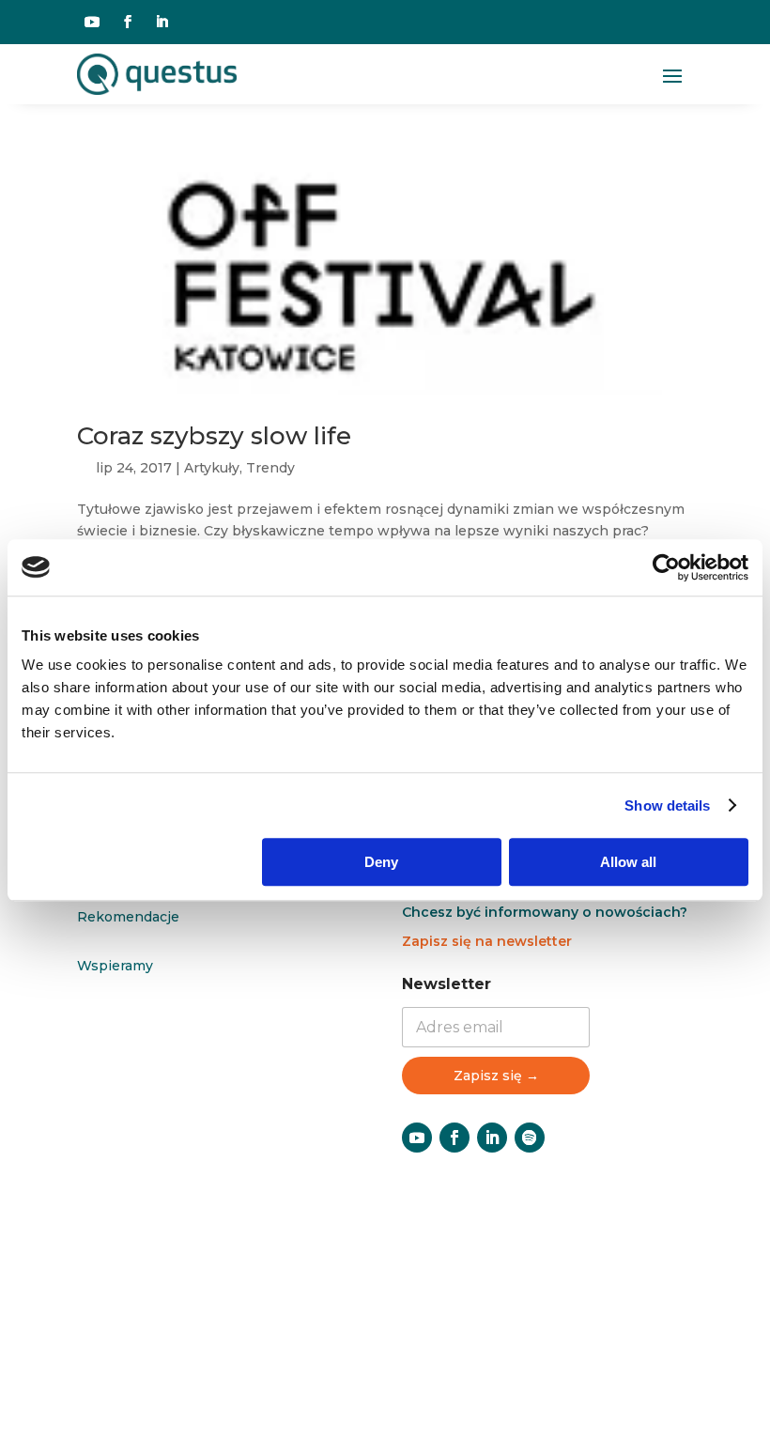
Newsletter (446, 984)
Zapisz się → (496, 1075)
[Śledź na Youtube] (92, 22)
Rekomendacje (128, 916)
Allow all (628, 862)
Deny (381, 862)
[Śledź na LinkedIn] (161, 21)
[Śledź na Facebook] (128, 21)
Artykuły (211, 467)
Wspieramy (115, 965)
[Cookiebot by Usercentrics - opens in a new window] (666, 567)
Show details (667, 805)
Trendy (270, 467)
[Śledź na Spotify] (530, 1138)
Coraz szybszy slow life (214, 436)
